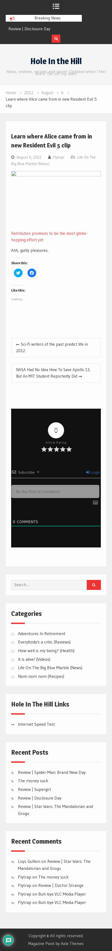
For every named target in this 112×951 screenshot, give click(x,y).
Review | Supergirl (34, 789)
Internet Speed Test (36, 724)
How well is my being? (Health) (46, 650)
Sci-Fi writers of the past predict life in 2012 (52, 347)
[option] (44, 29)
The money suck (33, 780)
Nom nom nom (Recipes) (41, 676)
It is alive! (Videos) (34, 659)
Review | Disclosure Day (29, 28)
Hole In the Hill (56, 61)
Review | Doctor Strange (60, 885)
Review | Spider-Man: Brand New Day (52, 772)
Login (95, 472)
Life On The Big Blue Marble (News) (50, 667)
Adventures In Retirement (42, 633)
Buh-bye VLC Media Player (62, 894)
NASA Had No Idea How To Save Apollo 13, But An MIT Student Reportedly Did (53, 373)
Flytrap (58, 157)
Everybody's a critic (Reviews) (44, 642)
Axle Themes (72, 943)
